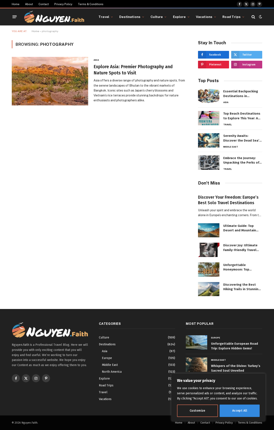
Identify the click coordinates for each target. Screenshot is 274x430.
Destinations (129, 17)
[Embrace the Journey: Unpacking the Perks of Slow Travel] (208, 162)
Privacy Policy (63, 4)
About (29, 4)
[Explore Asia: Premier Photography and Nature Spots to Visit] (50, 81)
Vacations (204, 17)
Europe (107, 358)
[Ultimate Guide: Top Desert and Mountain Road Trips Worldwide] (208, 230)
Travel (103, 17)
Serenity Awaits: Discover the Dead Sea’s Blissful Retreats (242, 138)
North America (112, 372)
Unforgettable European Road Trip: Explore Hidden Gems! (234, 346)
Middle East (230, 146)
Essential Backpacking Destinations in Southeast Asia (240, 93)
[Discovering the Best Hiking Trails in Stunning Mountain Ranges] (208, 289)
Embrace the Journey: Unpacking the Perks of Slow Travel (241, 160)
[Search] (253, 17)
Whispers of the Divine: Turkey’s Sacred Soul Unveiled (235, 368)
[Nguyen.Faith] (54, 16)
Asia (96, 60)
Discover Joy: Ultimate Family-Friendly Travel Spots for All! (240, 247)
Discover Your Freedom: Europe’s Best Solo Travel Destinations (228, 200)
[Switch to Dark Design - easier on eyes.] (260, 17)
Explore (179, 17)
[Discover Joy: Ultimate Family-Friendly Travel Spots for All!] (208, 250)
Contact (44, 4)
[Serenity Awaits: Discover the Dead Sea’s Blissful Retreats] (208, 140)
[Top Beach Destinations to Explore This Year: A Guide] (208, 118)
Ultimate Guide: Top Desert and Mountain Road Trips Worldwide (240, 228)
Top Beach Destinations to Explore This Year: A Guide (241, 116)
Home (15, 4)
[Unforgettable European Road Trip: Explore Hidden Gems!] (196, 342)
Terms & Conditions (90, 4)
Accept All (239, 410)
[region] (218, 397)
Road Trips (231, 17)
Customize (197, 410)
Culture (156, 17)
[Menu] (14, 17)
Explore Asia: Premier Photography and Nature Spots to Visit (133, 70)
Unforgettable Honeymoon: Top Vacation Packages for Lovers (240, 267)
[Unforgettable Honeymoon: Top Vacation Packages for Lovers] (208, 269)
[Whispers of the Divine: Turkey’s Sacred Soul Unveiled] (196, 365)
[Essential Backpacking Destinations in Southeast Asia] (208, 96)
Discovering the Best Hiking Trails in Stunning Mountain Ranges (241, 287)
